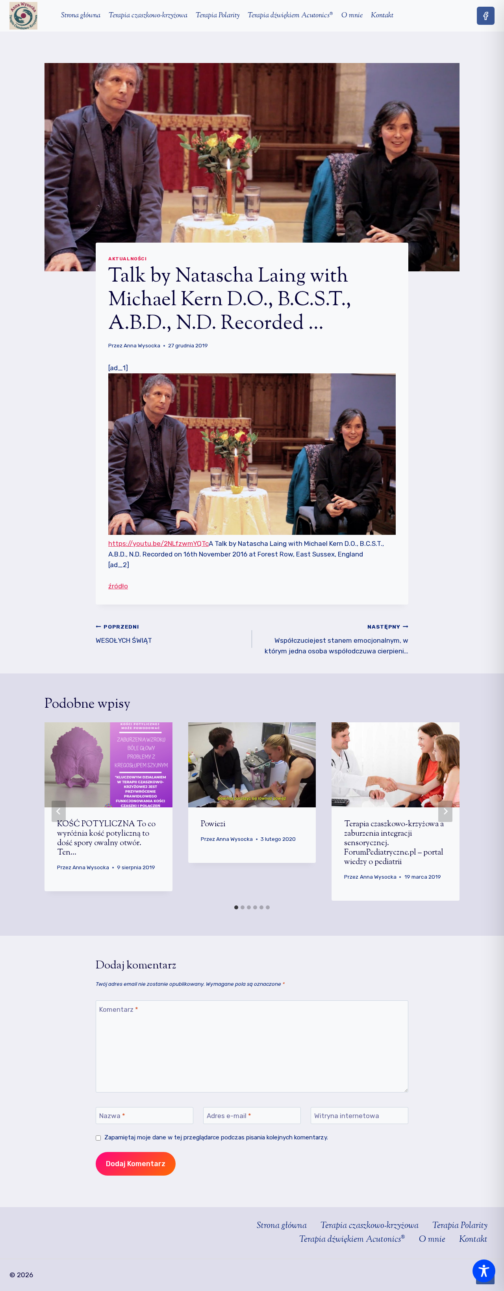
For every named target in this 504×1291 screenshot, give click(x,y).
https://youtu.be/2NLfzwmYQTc (158, 543)
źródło (118, 586)
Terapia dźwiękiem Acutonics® (290, 16)
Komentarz (118, 1009)
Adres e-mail (229, 1116)
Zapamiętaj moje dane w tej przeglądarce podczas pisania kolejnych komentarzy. (216, 1137)
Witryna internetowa (346, 1116)
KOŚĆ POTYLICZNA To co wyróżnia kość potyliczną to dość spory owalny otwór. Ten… (106, 839)
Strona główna (80, 16)
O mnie (352, 16)
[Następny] (445, 811)
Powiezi (213, 824)
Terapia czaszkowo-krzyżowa (148, 16)
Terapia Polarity (217, 16)
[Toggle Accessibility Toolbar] (484, 1271)
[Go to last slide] (59, 811)
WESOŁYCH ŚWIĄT (124, 633)
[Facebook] (486, 15)
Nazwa (112, 1116)
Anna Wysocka (142, 345)
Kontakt (382, 16)
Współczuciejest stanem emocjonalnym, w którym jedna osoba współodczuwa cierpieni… (336, 639)
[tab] (236, 907)
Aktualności (127, 259)
